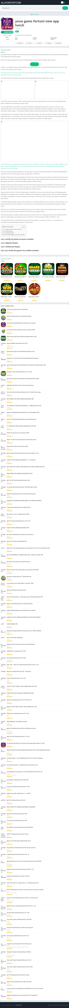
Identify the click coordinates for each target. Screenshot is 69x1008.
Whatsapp (58, 43)
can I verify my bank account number (12, 229)
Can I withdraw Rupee (8, 233)
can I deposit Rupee (8, 231)
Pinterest (40, 43)
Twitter (29, 43)
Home (16, 18)
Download (34, 64)
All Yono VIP (18, 1005)
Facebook (20, 43)
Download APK (8, 32)
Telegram (49, 43)
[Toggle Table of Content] (22, 227)
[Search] (65, 8)
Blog (20, 18)
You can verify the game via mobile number (13, 234)
